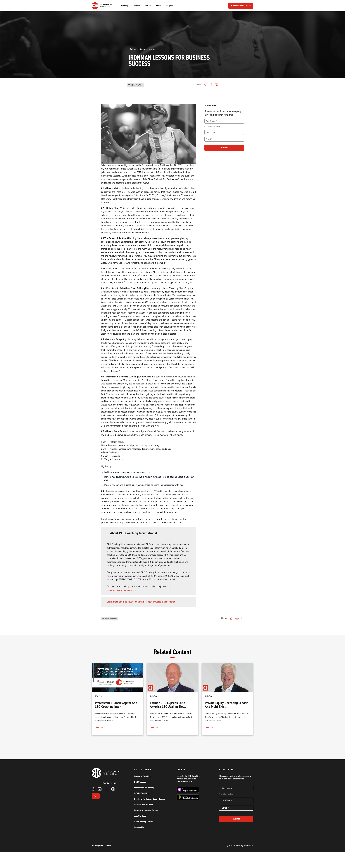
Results (148, 5)
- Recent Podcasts (184, 781)
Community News (135, 85)
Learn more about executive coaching (125, 601)
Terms (108, 846)
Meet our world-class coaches (160, 601)
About (158, 5)
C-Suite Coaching (141, 793)
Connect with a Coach (241, 5)
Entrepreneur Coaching (144, 787)
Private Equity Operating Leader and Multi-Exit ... (226, 705)
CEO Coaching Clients (143, 821)
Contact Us (139, 827)
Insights (169, 5)
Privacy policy (97, 846)
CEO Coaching (140, 782)
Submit (224, 147)
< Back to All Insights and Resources (142, 49)
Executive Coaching (142, 776)
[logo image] (102, 7)
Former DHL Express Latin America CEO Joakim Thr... (168, 705)
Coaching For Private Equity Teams (149, 799)
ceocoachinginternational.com (121, 590)
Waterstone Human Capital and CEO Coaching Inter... (116, 705)
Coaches (136, 5)
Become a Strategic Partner (146, 810)
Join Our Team (140, 816)
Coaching (124, 5)
